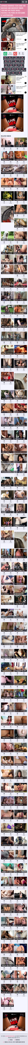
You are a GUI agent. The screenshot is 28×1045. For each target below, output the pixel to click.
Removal (17, 1040)
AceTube (3, 2)
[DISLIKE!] (15, 54)
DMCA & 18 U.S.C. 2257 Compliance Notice (14, 1042)
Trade (11, 1040)
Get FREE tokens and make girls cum (20, 45)
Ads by (20, 205)
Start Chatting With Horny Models (20, 78)
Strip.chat (18, 39)
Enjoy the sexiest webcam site (21, 35)
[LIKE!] (5, 54)
